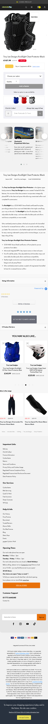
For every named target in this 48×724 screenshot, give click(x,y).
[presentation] (3, 136)
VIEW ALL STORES (21, 585)
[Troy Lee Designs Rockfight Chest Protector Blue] (16, 100)
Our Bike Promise (25, 3)
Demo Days (6, 535)
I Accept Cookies (24, 717)
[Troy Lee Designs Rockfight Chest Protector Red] (24, 100)
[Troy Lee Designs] (34, 17)
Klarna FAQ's (7, 526)
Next (46, 411)
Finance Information (9, 455)
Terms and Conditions (9, 464)
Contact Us (6, 601)
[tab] (24, 302)
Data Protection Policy (9, 476)
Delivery (5, 449)
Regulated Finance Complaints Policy (14, 470)
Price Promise (7, 517)
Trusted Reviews (7, 523)
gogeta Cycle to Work (9, 541)
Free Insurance (7, 497)
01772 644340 (9, 597)
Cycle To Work (7, 494)
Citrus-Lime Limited (30, 645)
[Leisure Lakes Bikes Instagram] (20, 623)
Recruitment (6, 520)
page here (26, 580)
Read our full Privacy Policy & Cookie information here (24, 712)
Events (5, 538)
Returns (5, 461)
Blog (4, 532)
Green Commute (7, 500)
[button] (21, 164)
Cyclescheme (7, 458)
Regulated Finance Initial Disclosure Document (16, 473)
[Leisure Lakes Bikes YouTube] (27, 623)
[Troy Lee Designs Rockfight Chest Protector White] (32, 100)
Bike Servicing (7, 491)
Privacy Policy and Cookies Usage (13, 467)
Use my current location (8, 113)
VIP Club (5, 503)
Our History (6, 514)
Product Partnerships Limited (22, 653)
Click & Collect (7, 452)
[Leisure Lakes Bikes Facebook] (13, 623)
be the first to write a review (24, 319)
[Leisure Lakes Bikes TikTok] (34, 623)
